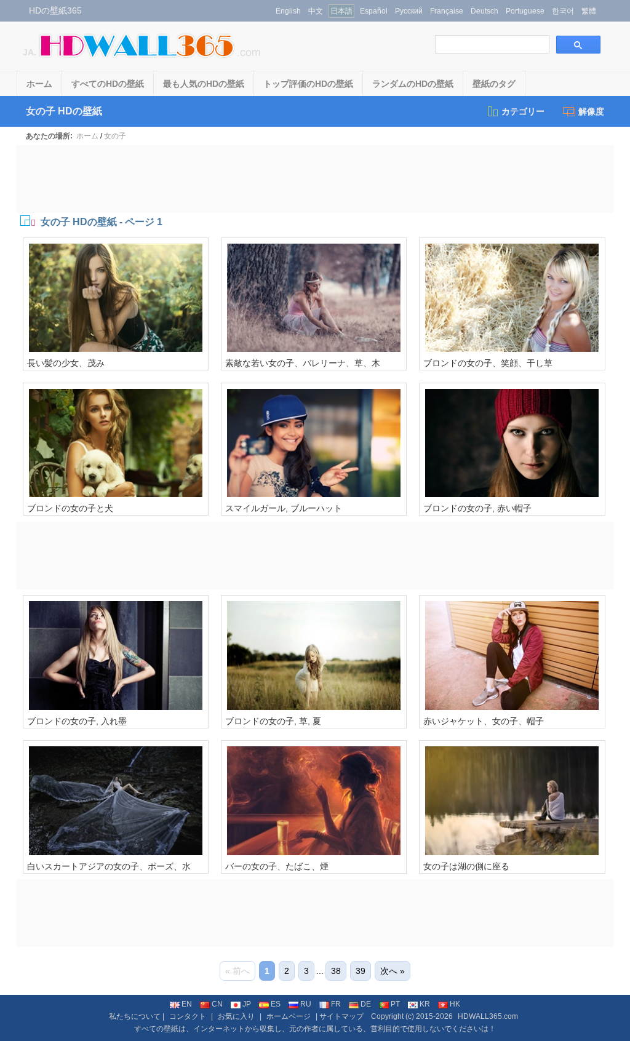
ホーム (39, 84)
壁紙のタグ (494, 84)
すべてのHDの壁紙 (107, 84)
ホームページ (288, 1016)
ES (276, 1004)
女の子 (115, 136)
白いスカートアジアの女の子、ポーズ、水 (109, 866)
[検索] (578, 44)
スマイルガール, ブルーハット (283, 508)
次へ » (392, 971)
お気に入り (236, 1016)
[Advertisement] (315, 179)
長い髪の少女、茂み (66, 363)
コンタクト (187, 1016)
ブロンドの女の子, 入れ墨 (77, 721)
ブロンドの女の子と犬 (70, 508)
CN (217, 1004)
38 (336, 971)
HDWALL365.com (488, 1016)
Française (446, 11)
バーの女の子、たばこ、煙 (277, 866)
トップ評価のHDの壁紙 (308, 84)
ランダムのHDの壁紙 (412, 84)
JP (246, 1004)
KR (425, 1004)
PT (395, 1004)
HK (455, 1004)
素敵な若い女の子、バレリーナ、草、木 (302, 363)
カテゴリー (522, 111)
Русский (409, 11)
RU (305, 1004)
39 (360, 971)
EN (186, 1004)
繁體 (588, 11)
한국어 (563, 11)
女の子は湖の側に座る (466, 866)
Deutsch (484, 11)
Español (374, 11)
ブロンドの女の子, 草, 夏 (273, 721)
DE (366, 1004)
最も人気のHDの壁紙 (203, 84)
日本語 (341, 11)
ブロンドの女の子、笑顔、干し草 (487, 363)
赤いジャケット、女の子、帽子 (483, 721)
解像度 (591, 111)
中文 (315, 11)
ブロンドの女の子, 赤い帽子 (477, 508)
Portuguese (525, 11)
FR (336, 1004)
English (288, 11)
